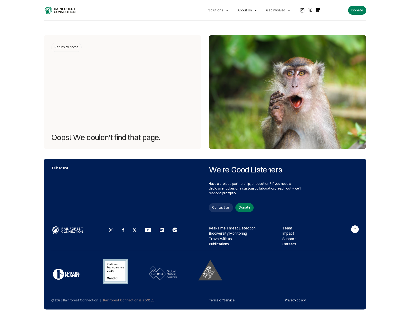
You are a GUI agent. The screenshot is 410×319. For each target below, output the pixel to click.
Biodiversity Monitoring (228, 233)
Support (289, 238)
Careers (289, 244)
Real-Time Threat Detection (232, 228)
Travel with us (220, 238)
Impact (288, 233)
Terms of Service (222, 300)
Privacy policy (295, 300)
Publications (219, 244)
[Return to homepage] (60, 10)
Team (287, 228)
